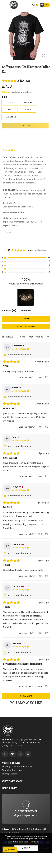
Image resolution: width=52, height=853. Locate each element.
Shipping (6, 92)
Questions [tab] (25, 311)
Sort (22, 336)
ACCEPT (26, 848)
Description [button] (9, 150)
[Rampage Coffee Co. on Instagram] (20, 754)
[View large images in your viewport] (44, 55)
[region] (26, 297)
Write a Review (32, 327)
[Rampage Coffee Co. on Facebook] (4, 754)
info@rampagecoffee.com (26, 796)
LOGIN (47, 5)
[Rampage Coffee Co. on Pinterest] (28, 754)
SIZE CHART (8, 232)
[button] (16, 80)
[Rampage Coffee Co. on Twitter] (12, 754)
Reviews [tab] (9, 311)
